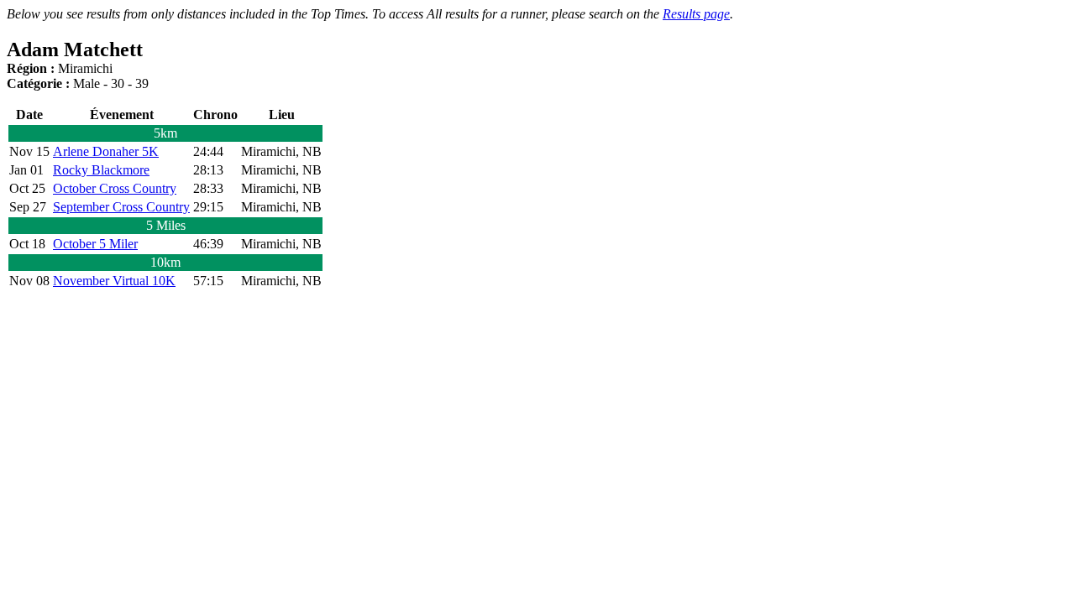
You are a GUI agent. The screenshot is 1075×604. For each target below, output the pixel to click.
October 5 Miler (95, 244)
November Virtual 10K (114, 280)
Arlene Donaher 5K (106, 151)
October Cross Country (114, 188)
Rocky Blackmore (101, 170)
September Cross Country (121, 207)
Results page (696, 14)
